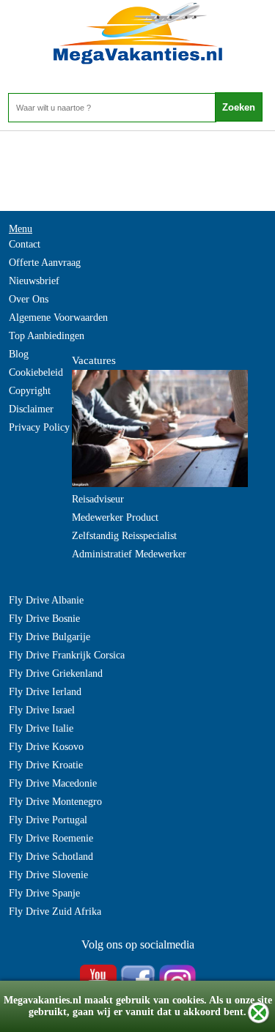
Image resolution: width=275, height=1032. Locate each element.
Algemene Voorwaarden (58, 317)
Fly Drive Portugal (48, 819)
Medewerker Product (115, 517)
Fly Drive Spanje (44, 893)
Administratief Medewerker (129, 554)
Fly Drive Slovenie (48, 874)
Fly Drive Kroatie (46, 765)
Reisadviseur (98, 499)
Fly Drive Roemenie (51, 838)
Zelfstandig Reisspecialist (124, 535)
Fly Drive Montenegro (55, 801)
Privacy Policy (39, 427)
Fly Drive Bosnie (44, 618)
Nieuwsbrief (34, 280)
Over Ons (28, 299)
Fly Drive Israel (42, 710)
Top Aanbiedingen (46, 335)
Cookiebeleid (36, 372)
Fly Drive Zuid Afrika (55, 911)
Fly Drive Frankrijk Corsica (67, 655)
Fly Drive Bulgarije (49, 636)
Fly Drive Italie (41, 728)
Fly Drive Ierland (45, 691)
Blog (19, 354)
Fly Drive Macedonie (53, 783)
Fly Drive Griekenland (56, 673)
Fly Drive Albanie (46, 600)
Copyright (30, 390)
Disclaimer (31, 409)
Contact (24, 244)
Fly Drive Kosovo (46, 746)
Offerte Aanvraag (45, 262)
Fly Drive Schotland (51, 856)
